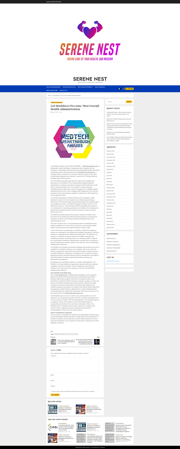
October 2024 (110, 200)
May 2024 (109, 215)
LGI (66, 334)
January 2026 (110, 154)
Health (62, 334)
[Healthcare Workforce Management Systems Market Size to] (52, 409)
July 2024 (109, 209)
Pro (68, 334)
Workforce (75, 334)
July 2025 (109, 172)
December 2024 (111, 194)
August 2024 (110, 206)
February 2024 (110, 224)
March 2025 (110, 184)
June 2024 (109, 212)
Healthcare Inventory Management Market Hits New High (93, 409)
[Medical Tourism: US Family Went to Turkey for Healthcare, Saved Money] (110, 438)
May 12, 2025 (59, 112)
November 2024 (111, 197)
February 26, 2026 (92, 412)
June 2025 (109, 175)
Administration (57, 334)
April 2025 (109, 181)
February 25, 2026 (121, 441)
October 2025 (110, 163)
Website (53, 386)
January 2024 (110, 227)
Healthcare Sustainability (85, 87)
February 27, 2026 (64, 412)
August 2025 (110, 169)
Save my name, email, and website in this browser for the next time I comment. (73, 391)
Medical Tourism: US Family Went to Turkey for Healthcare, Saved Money (124, 438)
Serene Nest (90, 79)
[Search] (123, 88)
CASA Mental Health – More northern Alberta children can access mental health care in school (119, 114)
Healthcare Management (53, 87)
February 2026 (110, 151)
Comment (54, 356)
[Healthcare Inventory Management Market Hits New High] (80, 409)
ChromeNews (94, 447)
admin (53, 112)
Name (53, 375)
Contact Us (62, 90)
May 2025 (109, 178)
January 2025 (110, 191)
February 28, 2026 (64, 431)
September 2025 (111, 166)
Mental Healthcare (51, 90)
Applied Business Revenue (113, 261)
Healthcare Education (69, 87)
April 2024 (109, 218)
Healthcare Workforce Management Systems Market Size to (65, 409)
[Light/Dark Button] (120, 88)
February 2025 (110, 188)
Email (53, 380)
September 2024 (111, 203)
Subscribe (130, 88)
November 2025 (111, 160)
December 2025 (111, 157)
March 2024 (110, 221)
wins (71, 334)
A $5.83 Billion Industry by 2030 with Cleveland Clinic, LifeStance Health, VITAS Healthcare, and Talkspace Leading (119, 139)
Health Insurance (100, 87)
